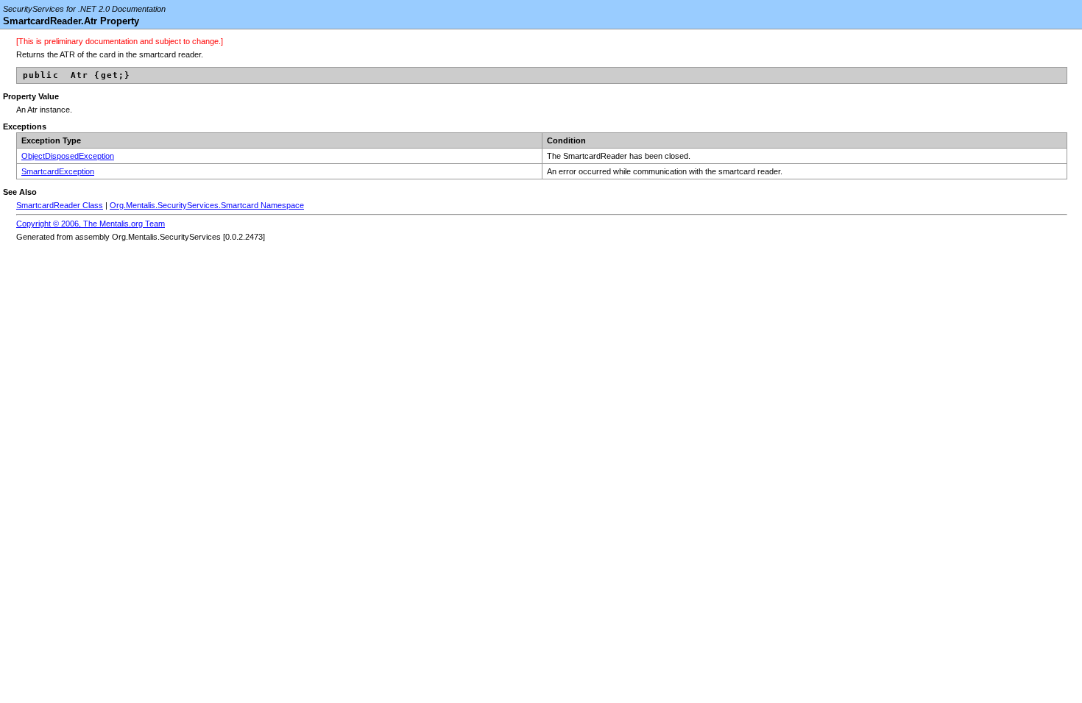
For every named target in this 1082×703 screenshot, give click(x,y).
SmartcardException (57, 171)
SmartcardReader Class (59, 205)
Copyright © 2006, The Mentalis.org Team (90, 223)
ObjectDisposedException (67, 155)
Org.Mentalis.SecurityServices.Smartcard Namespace (207, 205)
